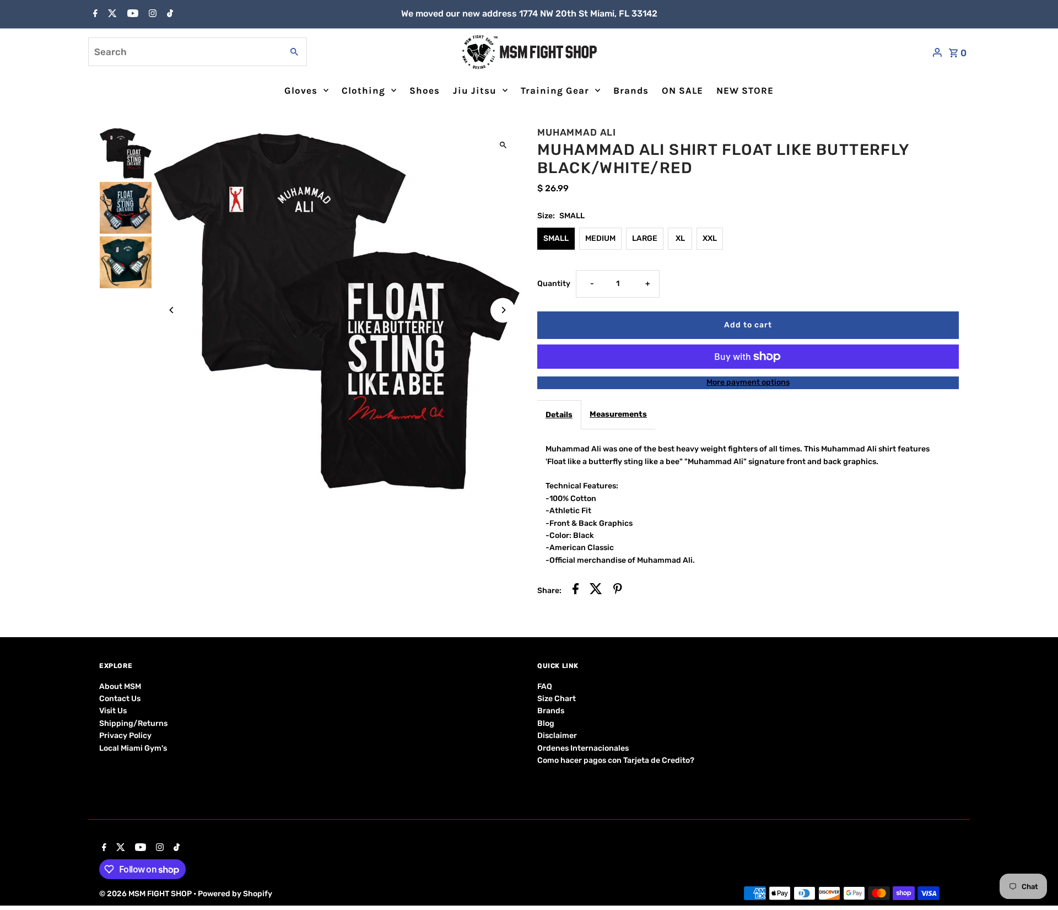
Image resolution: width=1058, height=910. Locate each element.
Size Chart (556, 698)
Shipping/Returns (133, 723)
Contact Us (120, 698)
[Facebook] (94, 14)
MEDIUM (600, 238)
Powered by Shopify (235, 893)
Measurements (618, 414)
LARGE (644, 238)
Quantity (553, 283)
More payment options (748, 382)
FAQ (544, 686)
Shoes (424, 90)
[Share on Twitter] (596, 590)
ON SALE (682, 90)
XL (680, 238)
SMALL (556, 238)
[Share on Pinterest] (617, 590)
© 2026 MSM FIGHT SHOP (146, 893)
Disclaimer (557, 735)
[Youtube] (131, 14)
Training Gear (555, 90)
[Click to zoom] (502, 144)
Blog (545, 723)
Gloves (300, 90)
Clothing (363, 90)
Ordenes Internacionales (583, 748)
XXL (710, 238)
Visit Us (113, 710)
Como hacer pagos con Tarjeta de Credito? (615, 760)
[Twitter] (111, 14)
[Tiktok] (168, 14)
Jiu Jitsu (474, 90)
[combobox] (184, 52)
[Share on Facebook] (576, 590)
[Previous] (172, 310)
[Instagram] (151, 14)
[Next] (502, 310)
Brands (631, 90)
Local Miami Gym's (133, 748)
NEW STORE (745, 90)
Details (559, 414)
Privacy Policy (125, 735)
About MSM (120, 686)
